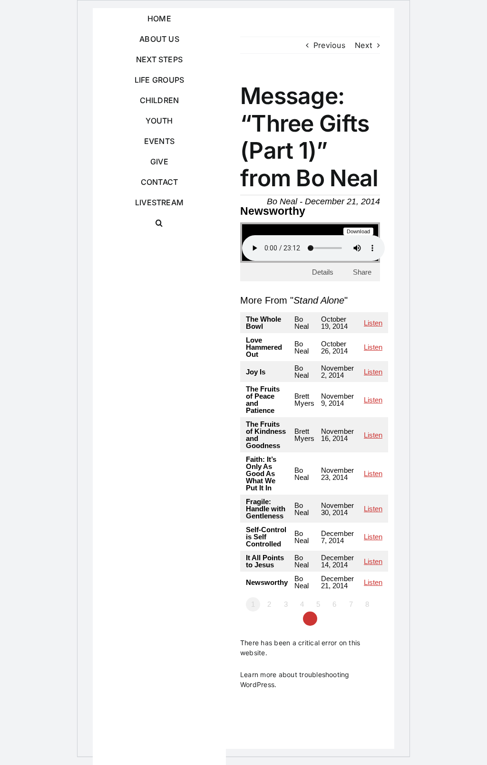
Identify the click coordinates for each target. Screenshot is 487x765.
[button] (159, 223)
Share (362, 272)
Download (358, 231)
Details (322, 272)
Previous (329, 45)
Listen (373, 323)
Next (363, 45)
